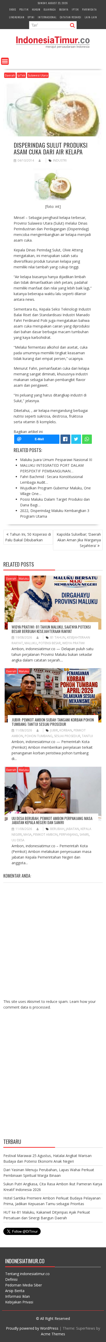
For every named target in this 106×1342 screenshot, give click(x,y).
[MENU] (5, 61)
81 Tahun (57, 637)
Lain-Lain (91, 17)
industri (60, 160)
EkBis (12, 9)
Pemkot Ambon (45, 834)
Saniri (84, 834)
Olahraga (50, 9)
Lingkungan (16, 17)
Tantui (87, 736)
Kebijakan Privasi (19, 1302)
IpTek (75, 9)
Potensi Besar (50, 643)
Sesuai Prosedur (67, 736)
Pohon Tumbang (38, 736)
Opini (31, 17)
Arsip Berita (14, 1290)
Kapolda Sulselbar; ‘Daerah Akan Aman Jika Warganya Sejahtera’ (79, 540)
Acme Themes (53, 1333)
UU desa (18, 840)
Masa (27, 834)
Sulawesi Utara (38, 75)
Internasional (47, 17)
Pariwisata (89, 9)
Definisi (11, 1279)
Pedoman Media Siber (23, 1285)
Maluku (24, 578)
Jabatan (72, 829)
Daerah (10, 75)
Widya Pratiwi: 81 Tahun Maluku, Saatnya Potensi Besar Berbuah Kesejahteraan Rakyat (51, 629)
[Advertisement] (53, 1078)
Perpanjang (68, 834)
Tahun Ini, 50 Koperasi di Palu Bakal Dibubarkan (28, 537)
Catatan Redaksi (70, 17)
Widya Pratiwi (73, 643)
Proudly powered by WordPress (32, 1328)
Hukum (36, 9)
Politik (24, 9)
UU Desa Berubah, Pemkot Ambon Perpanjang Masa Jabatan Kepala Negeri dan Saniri (52, 820)
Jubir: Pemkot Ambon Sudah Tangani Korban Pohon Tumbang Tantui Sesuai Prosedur (53, 722)
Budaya (63, 9)
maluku (30, 643)
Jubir (54, 730)
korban (65, 730)
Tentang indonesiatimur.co (27, 1273)
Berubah (57, 829)
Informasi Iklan (17, 1296)
